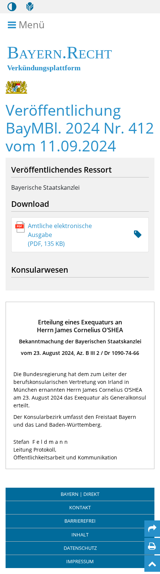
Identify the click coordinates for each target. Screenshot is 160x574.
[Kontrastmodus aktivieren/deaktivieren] (11, 6)
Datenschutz (80, 548)
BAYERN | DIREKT (80, 494)
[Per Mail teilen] (152, 528)
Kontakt (80, 507)
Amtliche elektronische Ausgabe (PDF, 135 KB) (60, 235)
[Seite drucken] (152, 546)
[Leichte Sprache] (29, 6)
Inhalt (80, 534)
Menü (31, 25)
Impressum (80, 561)
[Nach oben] (152, 563)
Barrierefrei (80, 520)
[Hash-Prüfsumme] (138, 234)
